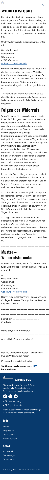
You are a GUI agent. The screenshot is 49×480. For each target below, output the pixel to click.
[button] (37, 5)
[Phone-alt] (10, 396)
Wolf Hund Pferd (23, 380)
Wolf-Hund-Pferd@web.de (14, 63)
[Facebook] (5, 396)
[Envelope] (16, 396)
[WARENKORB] (43, 5)
